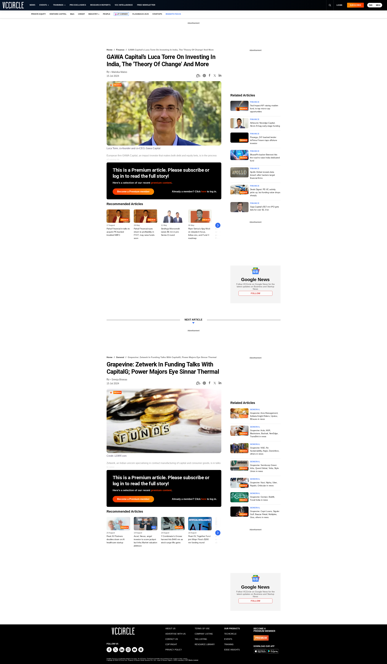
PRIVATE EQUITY (38, 14)
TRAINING (229, 644)
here (203, 191)
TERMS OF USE (202, 628)
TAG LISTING (201, 639)
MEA (378, 5)
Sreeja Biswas (119, 379)
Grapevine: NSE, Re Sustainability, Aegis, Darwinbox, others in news (264, 451)
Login (339, 5)
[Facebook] (209, 75)
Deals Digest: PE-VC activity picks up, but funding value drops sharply (265, 192)
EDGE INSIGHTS (232, 650)
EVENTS (228, 639)
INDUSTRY (93, 14)
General (120, 357)
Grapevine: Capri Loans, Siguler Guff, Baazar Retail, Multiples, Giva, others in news (264, 514)
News (32, 5)
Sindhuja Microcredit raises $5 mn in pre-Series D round (170, 231)
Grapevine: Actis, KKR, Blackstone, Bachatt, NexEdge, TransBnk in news (264, 433)
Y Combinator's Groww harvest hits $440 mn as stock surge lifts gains (172, 539)
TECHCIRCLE (230, 634)
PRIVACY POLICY (173, 650)
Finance (120, 50)
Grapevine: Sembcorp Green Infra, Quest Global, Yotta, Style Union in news (264, 468)
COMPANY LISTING (204, 634)
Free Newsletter (146, 5)
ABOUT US (170, 628)
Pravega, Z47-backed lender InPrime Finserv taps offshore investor (263, 140)
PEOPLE (106, 14)
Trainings (58, 5)
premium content (161, 182)
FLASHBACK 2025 (140, 14)
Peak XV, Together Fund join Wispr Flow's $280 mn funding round (199, 539)
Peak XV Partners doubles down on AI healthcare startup (116, 539)
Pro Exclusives (78, 5)
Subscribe (355, 5)
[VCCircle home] (13, 5)
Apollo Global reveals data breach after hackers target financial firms (262, 175)
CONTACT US (171, 639)
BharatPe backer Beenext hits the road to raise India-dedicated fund (265, 157)
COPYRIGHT (171, 644)
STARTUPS (157, 14)
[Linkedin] (220, 75)
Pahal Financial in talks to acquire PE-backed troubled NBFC (118, 231)
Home (109, 50)
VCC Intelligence (124, 5)
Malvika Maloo (119, 72)
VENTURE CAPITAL (57, 14)
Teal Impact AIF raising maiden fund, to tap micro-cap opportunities (264, 108)
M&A (72, 14)
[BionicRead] (198, 75)
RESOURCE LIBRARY (205, 644)
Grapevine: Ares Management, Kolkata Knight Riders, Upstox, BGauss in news (264, 416)
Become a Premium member (133, 191)
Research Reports (100, 5)
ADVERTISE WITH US (175, 634)
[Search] (329, 5)
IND (370, 5)
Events (43, 5)
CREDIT (81, 14)
